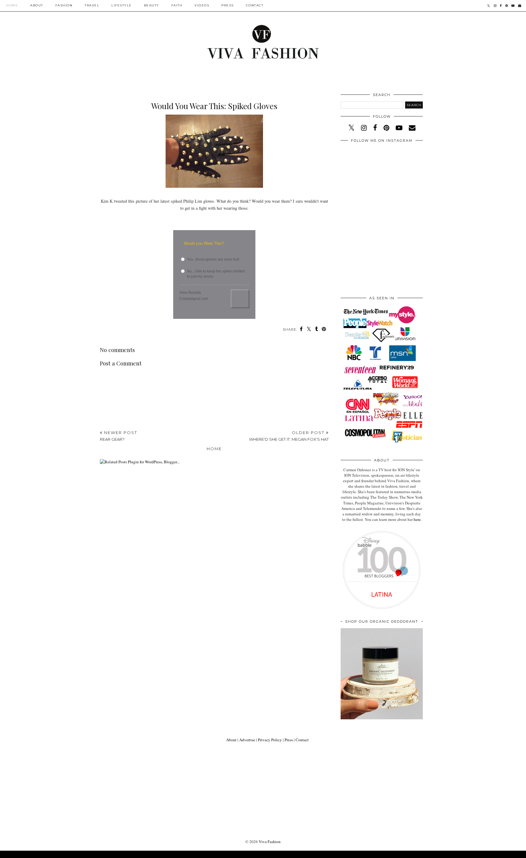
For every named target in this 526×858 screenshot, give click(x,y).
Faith (177, 5)
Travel (92, 5)
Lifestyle (121, 5)
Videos (202, 5)
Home (12, 5)
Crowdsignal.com (193, 299)
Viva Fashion (270, 841)
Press (227, 5)
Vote (240, 299)
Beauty (151, 5)
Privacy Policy (270, 739)
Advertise (247, 739)
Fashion (64, 5)
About (36, 5)
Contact (255, 5)
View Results (190, 292)
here (417, 519)
